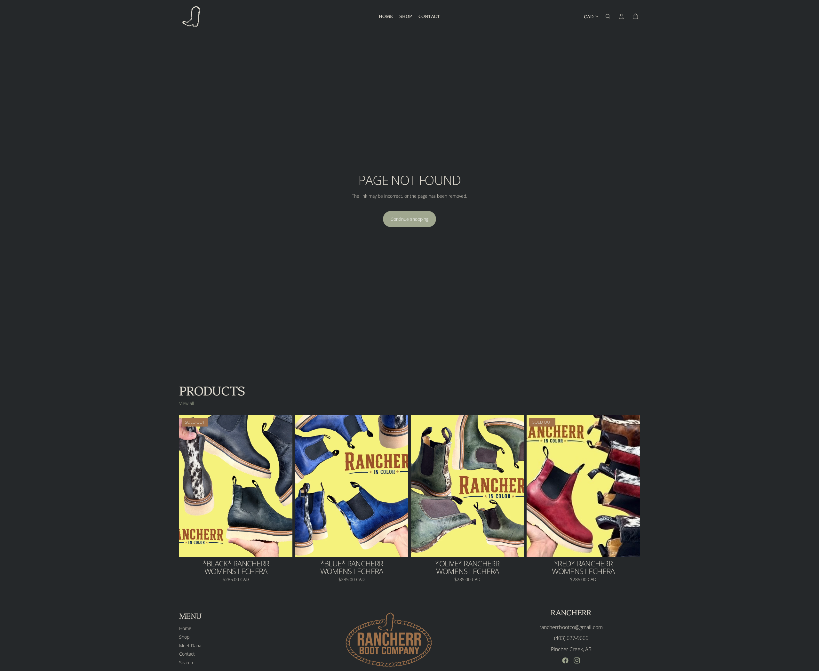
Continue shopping (409, 219)
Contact (187, 654)
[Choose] (398, 547)
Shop (184, 637)
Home (185, 628)
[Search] (608, 16)
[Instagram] (577, 660)
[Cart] (635, 16)
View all (186, 403)
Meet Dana (190, 645)
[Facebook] (565, 660)
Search (186, 662)
